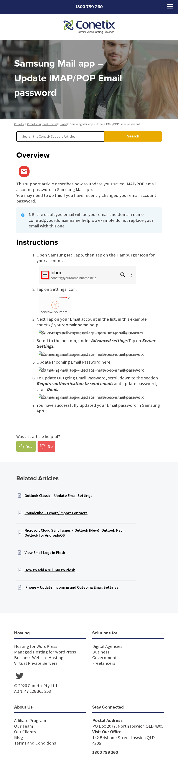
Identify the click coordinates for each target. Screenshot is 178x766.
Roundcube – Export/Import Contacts (56, 512)
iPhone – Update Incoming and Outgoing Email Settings (71, 587)
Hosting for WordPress (35, 646)
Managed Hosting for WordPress (45, 652)
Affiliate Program (30, 720)
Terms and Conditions (35, 743)
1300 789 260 (89, 7)
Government (104, 657)
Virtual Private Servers (36, 663)
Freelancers (103, 663)
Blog (18, 737)
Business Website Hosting (38, 657)
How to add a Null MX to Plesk (50, 569)
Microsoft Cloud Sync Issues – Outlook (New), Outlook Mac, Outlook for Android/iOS (74, 533)
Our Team (23, 726)
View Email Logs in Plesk (45, 552)
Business (100, 652)
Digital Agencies (107, 646)
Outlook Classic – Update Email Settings (58, 495)
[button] (26, 446)
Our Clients (25, 732)
